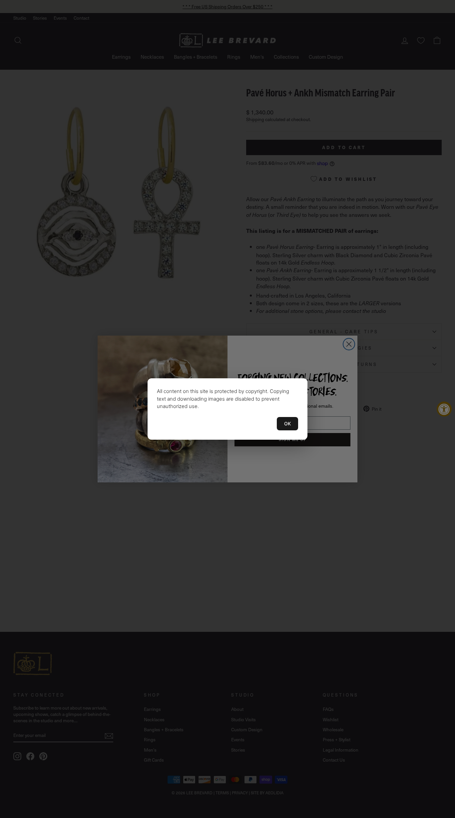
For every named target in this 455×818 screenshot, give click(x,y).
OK (287, 423)
